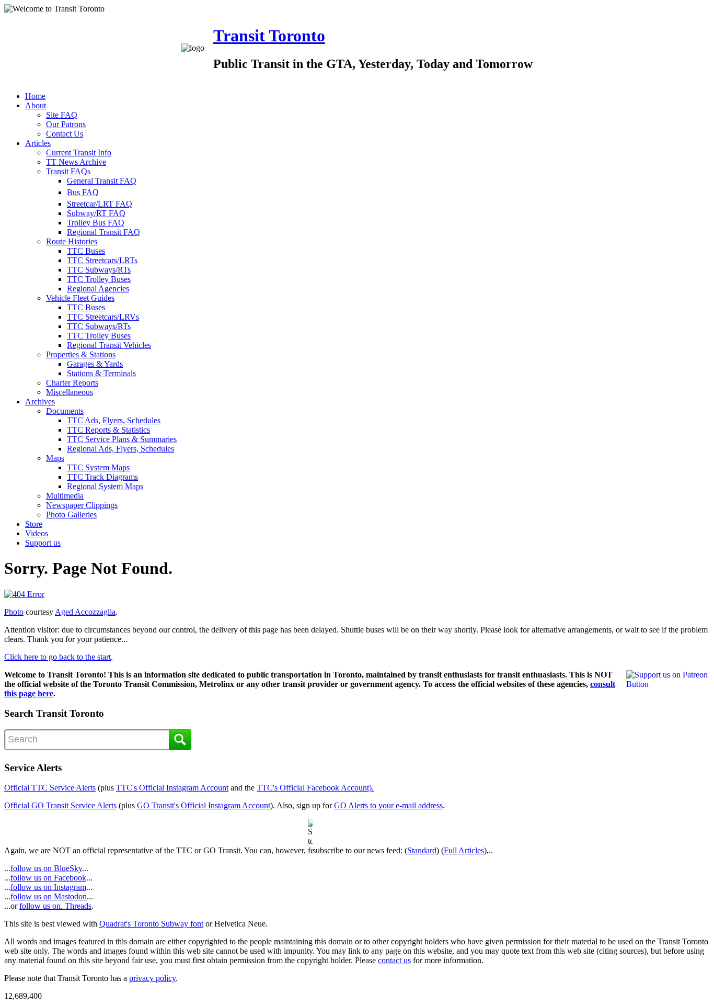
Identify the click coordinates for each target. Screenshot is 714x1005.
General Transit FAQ (101, 180)
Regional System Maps (105, 486)
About (35, 105)
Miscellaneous (69, 392)
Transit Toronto (269, 35)
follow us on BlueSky (46, 868)
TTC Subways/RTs (99, 269)
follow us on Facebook (48, 877)
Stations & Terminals (101, 373)
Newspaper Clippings (82, 505)
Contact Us (64, 133)
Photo (14, 611)
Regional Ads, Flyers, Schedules (120, 448)
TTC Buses (86, 250)
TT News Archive (76, 161)
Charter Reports (72, 382)
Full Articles (464, 850)
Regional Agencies (98, 288)
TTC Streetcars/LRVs (103, 316)
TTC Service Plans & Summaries (122, 439)
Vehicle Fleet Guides (80, 297)
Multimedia (65, 495)
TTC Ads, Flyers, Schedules (113, 420)
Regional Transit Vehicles (109, 345)
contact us (394, 960)
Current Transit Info (78, 152)
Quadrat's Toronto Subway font (151, 923)
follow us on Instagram (48, 887)
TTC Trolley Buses (99, 279)
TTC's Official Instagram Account (172, 787)
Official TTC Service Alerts (50, 787)
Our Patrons (66, 124)
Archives (40, 401)
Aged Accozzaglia (85, 611)
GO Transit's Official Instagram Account (203, 805)
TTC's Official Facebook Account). (315, 787)
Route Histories (71, 241)
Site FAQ (61, 114)
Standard (421, 850)
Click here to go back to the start (57, 656)
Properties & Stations (81, 354)
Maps (55, 458)
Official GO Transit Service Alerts (60, 805)
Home (35, 96)
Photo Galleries (71, 514)
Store (33, 524)
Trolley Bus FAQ (95, 222)
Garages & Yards (95, 363)
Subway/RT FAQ (96, 213)
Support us (43, 542)
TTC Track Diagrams (102, 476)
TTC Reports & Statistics (108, 429)
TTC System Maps (98, 467)
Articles (38, 143)
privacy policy (152, 978)
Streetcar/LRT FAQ (99, 203)
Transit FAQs (68, 171)
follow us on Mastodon (48, 896)
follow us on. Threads (55, 905)
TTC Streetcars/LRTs (102, 260)
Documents (65, 410)
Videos (36, 533)
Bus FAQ (83, 192)
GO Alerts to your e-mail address (388, 805)
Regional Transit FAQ (103, 232)
